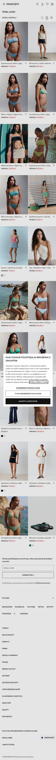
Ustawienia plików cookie (28, 388)
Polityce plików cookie (39, 382)
